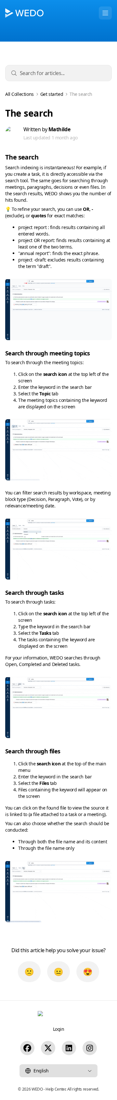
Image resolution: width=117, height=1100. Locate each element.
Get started (51, 94)
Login (58, 1029)
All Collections (19, 94)
